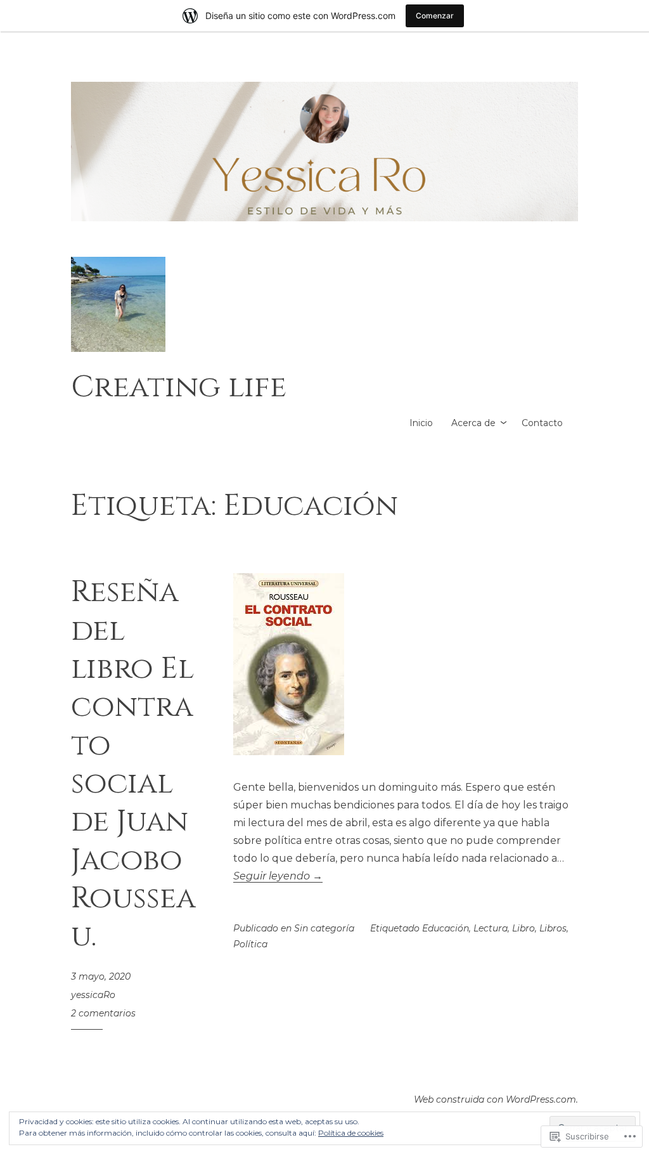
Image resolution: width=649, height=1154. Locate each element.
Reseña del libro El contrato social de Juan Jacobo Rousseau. (133, 764)
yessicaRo (93, 995)
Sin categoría (324, 928)
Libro (523, 928)
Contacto (542, 423)
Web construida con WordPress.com (495, 1099)
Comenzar (435, 15)
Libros (553, 928)
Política (250, 944)
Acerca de (473, 423)
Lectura (490, 928)
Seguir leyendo (278, 876)
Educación (445, 928)
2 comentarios (103, 1013)
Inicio (421, 423)
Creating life (178, 387)
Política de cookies (350, 1133)
